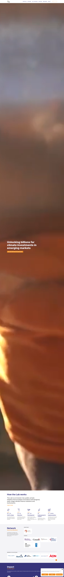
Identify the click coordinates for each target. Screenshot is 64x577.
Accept (45, 574)
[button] (62, 569)
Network (29, 1)
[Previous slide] (54, 560)
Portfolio (25, 1)
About (49, 1)
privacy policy (52, 571)
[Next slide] (56, 560)
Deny (52, 574)
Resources (45, 1)
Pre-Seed (40, 1)
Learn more (10, 505)
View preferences (59, 574)
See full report (10, 568)
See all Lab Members (12, 530)
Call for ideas (35, 1)
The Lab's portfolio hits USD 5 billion (15, 251)
